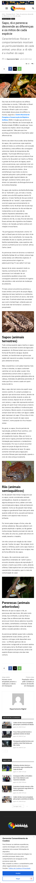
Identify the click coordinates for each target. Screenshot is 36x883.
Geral (13, 18)
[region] (18, 859)
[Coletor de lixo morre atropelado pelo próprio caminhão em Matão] (7, 725)
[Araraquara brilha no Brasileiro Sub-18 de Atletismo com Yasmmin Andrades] (7, 778)
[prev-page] (3, 751)
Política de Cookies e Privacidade (19, 868)
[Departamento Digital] (3, 59)
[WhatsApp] (20, 69)
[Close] (34, 837)
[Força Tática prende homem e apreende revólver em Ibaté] (7, 734)
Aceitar (18, 873)
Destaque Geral (10, 14)
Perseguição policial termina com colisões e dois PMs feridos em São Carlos (23, 743)
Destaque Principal (5, 727)
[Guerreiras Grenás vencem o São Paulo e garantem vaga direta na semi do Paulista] (7, 789)
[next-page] (6, 751)
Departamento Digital (13, 59)
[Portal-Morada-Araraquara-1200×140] (18, 3)
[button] (3, 8)
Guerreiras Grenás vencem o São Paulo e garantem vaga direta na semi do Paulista (23, 788)
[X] (15, 69)
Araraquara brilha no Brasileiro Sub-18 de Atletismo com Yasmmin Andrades (22, 778)
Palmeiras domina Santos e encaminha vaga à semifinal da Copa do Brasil (22, 767)
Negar (18, 879)
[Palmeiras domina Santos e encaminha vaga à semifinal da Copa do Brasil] (7, 767)
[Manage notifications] (31, 878)
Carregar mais (17, 806)
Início (3, 14)
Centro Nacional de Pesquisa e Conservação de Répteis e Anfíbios (16, 117)
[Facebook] (10, 69)
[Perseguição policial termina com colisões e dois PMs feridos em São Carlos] (7, 743)
